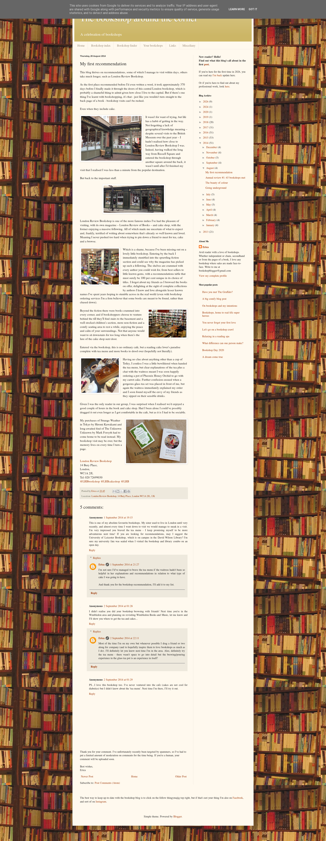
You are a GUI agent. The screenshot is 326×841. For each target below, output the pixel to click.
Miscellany (188, 45)
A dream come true (212, 357)
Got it (253, 9)
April (209, 209)
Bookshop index (101, 45)
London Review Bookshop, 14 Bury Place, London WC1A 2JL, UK (123, 496)
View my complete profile (213, 275)
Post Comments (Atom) (107, 783)
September (212, 162)
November (212, 152)
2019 (206, 117)
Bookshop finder (127, 45)
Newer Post (87, 776)
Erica (101, 564)
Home (81, 45)
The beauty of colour (216, 182)
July (208, 194)
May (209, 204)
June (209, 199)
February (211, 220)
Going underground (215, 187)
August (210, 168)
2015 (206, 137)
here (227, 86)
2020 (206, 112)
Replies (97, 558)
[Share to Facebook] (125, 491)
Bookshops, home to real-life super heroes (221, 314)
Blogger (177, 816)
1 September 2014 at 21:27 (124, 564)
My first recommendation (218, 172)
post (206, 64)
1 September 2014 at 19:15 (118, 517)
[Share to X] (121, 491)
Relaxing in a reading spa (215, 336)
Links (172, 45)
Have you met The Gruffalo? (217, 292)
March (210, 215)
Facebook (238, 797)
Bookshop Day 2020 (213, 350)
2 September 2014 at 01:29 (118, 679)
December (212, 147)
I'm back (217, 75)
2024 (206, 107)
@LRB (125, 481)
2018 (206, 122)
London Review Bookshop (96, 461)
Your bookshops (153, 45)
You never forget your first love (219, 322)
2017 (206, 127)
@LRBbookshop (90, 481)
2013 (206, 231)
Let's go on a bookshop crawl (218, 329)
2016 (206, 132)
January (210, 225)
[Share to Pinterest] (129, 491)
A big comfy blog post (214, 298)
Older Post (181, 776)
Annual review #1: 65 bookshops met (225, 177)
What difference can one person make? (222, 343)
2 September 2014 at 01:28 (118, 606)
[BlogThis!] (118, 491)
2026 (206, 101)
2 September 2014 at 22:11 (124, 638)
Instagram (101, 801)
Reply (92, 550)
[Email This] (114, 491)
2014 (206, 143)
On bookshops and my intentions (219, 305)
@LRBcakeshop (110, 481)
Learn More (237, 9)
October (210, 157)
